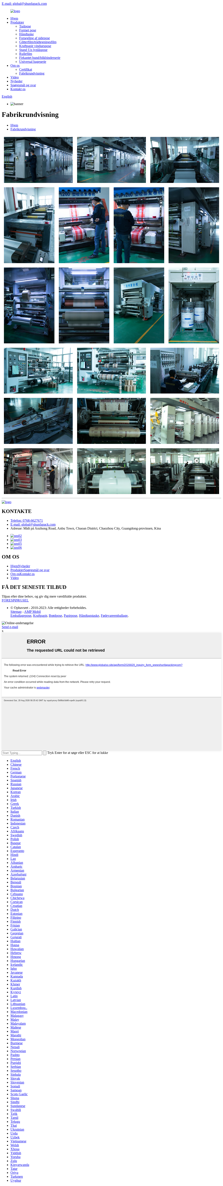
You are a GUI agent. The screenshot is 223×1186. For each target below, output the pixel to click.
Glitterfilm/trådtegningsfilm (37, 42)
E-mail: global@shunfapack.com (24, 3)
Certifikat (25, 69)
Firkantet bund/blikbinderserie (39, 58)
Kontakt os (17, 89)
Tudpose (25, 26)
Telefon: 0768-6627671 (26, 520)
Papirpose (70, 615)
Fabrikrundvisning (31, 73)
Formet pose (27, 30)
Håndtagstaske (89, 615)
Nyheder (16, 81)
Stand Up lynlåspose (33, 50)
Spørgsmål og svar (23, 85)
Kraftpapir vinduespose (35, 46)
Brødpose (55, 615)
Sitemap (16, 611)
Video (14, 77)
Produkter (17, 22)
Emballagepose (20, 615)
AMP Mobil (32, 611)
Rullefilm (25, 54)
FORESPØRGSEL (15, 600)
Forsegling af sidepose (34, 38)
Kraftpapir (40, 615)
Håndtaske (26, 34)
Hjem (14, 18)
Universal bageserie (32, 61)
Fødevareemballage (114, 615)
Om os (15, 65)
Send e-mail (10, 627)
